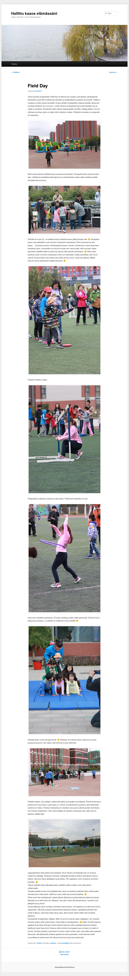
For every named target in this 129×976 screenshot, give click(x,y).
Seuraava (113, 72)
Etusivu (14, 64)
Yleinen (39, 943)
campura (53, 943)
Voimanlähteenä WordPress (64, 967)
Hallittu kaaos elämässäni (34, 13)
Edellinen (15, 72)
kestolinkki (65, 943)
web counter (64, 954)
